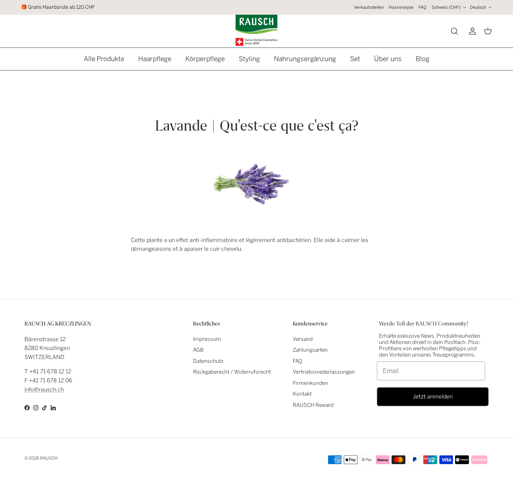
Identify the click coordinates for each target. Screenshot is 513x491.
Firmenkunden (310, 383)
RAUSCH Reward (313, 405)
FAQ (422, 7)
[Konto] (471, 31)
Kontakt (302, 394)
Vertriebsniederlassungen (324, 372)
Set (355, 59)
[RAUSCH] (256, 30)
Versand (303, 339)
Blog (423, 59)
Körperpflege (205, 59)
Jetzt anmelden (433, 396)
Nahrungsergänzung (305, 59)
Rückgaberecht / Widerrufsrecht (232, 372)
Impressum (207, 339)
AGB (198, 350)
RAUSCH (49, 458)
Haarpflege (154, 59)
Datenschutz (208, 361)
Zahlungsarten (310, 350)
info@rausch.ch (44, 389)
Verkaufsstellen (369, 7)
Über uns (388, 59)
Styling (249, 59)
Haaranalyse (401, 7)
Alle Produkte (104, 59)
